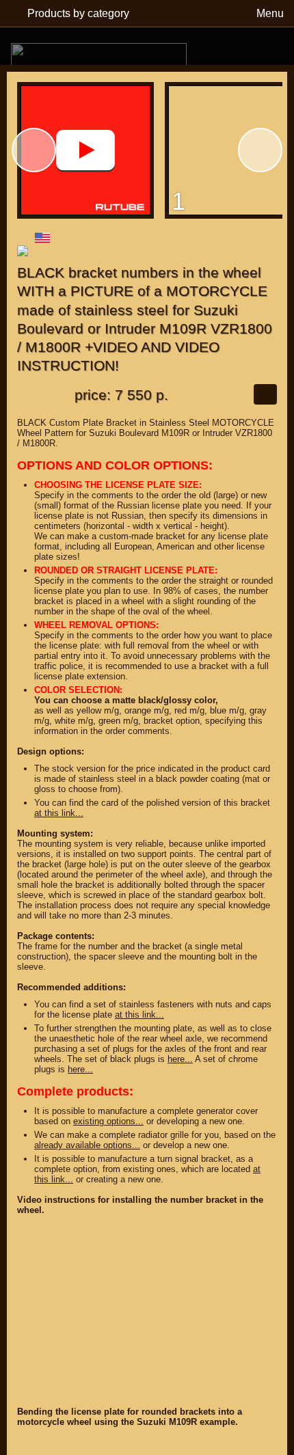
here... (180, 1059)
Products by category (78, 13)
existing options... (108, 1121)
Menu (270, 13)
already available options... (87, 1145)
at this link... (58, 813)
